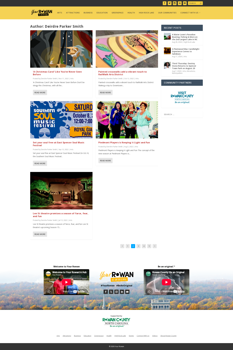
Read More (40, 92)
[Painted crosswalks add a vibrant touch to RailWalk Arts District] (127, 49)
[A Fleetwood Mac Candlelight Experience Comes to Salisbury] (167, 50)
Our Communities (167, 13)
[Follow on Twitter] (111, 292)
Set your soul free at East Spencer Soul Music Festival (58, 144)
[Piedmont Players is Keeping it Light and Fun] (127, 119)
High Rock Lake (146, 13)
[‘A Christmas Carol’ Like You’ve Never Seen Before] (61, 49)
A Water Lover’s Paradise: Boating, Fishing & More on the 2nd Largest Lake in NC (185, 37)
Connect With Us (189, 13)
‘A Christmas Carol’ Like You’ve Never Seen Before (57, 73)
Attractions (73, 13)
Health (131, 13)
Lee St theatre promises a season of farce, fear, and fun (60, 215)
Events (131, 336)
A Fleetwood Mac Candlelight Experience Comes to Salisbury (185, 51)
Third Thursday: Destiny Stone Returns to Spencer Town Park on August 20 (184, 66)
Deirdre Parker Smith (49, 78)
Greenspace (118, 13)
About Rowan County (168, 336)
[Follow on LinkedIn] (122, 292)
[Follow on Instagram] (116, 292)
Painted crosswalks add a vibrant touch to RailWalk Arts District (122, 73)
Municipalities (177, 73)
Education (102, 13)
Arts (59, 13)
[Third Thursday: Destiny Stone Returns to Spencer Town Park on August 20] (167, 65)
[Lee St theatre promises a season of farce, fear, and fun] (61, 190)
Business (88, 13)
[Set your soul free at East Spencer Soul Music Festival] (61, 119)
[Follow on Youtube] (127, 292)
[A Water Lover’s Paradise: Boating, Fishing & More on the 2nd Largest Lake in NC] (167, 36)
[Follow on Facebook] (106, 292)
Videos (154, 336)
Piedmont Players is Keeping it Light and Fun (124, 142)
